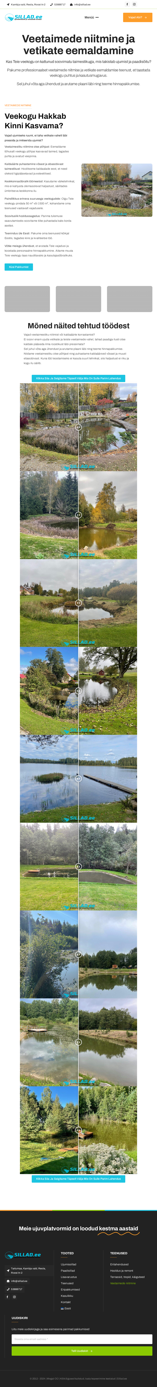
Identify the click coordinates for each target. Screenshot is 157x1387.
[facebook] (127, 4)
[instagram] (134, 4)
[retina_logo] (24, 14)
